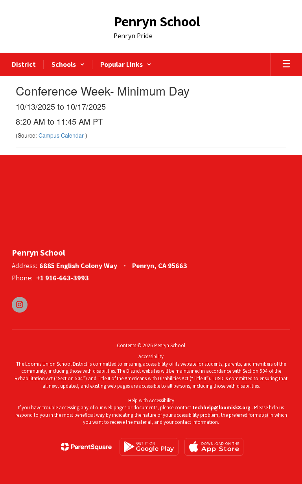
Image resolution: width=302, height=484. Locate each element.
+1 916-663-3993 (62, 277)
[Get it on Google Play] (149, 447)
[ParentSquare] (86, 447)
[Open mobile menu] (286, 64)
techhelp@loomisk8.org (221, 407)
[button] (68, 64)
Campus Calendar (62, 135)
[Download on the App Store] (213, 447)
